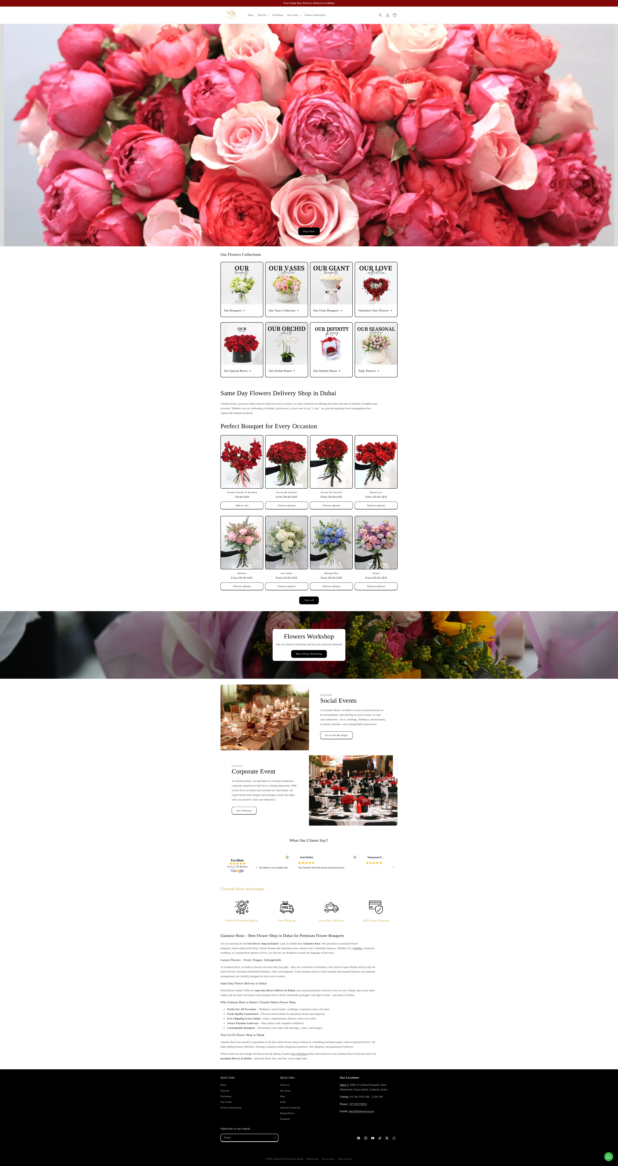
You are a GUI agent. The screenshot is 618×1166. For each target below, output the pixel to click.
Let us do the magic (336, 735)
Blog (282, 1096)
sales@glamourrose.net (361, 1111)
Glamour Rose (280, 1159)
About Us (285, 1085)
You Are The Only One (331, 492)
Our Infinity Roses (325, 370)
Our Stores (285, 1091)
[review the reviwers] (275, 858)
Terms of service (345, 1159)
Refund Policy (287, 1113)
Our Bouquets (232, 310)
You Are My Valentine (286, 492)
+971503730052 (358, 1104)
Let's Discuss (244, 810)
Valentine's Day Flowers (373, 310)
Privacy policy (328, 1159)
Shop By (224, 1091)
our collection (299, 1053)
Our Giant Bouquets (326, 310)
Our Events (226, 1102)
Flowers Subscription (231, 1107)
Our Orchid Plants (280, 370)
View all (309, 600)
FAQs (283, 1102)
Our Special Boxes (236, 370)
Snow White (286, 573)
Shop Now (309, 231)
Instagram (285, 1119)
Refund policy (313, 1159)
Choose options (287, 505)
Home (223, 1085)
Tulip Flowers (367, 370)
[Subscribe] (274, 1138)
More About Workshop (309, 653)
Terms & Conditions (290, 1107)
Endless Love (376, 492)
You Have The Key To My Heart (242, 492)
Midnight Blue (331, 573)
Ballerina (241, 573)
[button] (263, 15)
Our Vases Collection (282, 310)
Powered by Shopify (295, 1159)
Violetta (376, 573)
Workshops (225, 1096)
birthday (357, 948)
